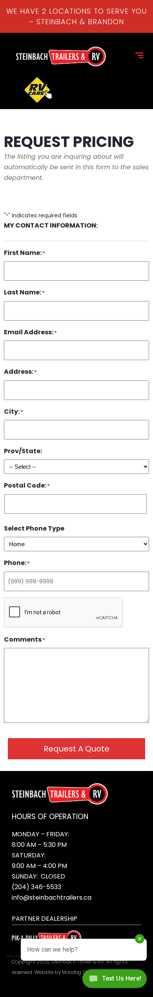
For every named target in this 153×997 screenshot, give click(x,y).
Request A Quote (76, 748)
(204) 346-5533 (36, 886)
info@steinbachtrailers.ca (51, 897)
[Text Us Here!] (114, 981)
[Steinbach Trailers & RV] (61, 56)
